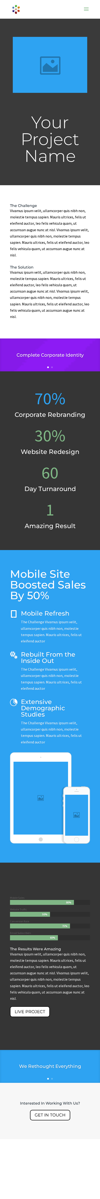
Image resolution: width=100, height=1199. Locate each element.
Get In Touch (50, 1115)
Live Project (30, 1011)
